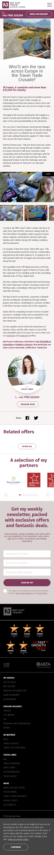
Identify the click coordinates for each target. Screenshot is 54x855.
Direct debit (9, 768)
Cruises (7, 711)
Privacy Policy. (42, 593)
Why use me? (9, 687)
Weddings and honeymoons (17, 724)
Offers (6, 728)
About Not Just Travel (14, 788)
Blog (5, 739)
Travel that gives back (14, 748)
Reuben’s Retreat (24, 344)
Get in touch (9, 682)
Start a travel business (15, 796)
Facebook (10, 336)
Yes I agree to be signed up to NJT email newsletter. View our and (28, 592)
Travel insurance (11, 764)
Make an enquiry (11, 695)
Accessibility (9, 805)
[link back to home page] (27, 611)
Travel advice (10, 776)
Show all (27, 446)
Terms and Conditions (24, 593)
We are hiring (10, 792)
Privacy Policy (10, 801)
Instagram (23, 336)
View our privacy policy (18, 839)
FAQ (5, 759)
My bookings (9, 699)
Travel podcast (11, 744)
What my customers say (14, 691)
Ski (4, 719)
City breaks (8, 715)
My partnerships (11, 772)
